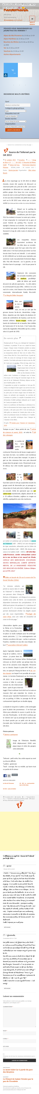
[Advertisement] (19, 831)
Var (5, 48)
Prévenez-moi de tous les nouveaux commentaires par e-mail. (19, 1057)
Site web (6, 1046)
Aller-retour (32, 170)
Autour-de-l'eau (14, 165)
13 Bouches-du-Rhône (29, 162)
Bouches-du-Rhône (11, 42)
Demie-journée (13, 170)
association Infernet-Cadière (18, 645)
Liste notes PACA (9, 8)
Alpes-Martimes (10, 39)
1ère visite (16, 4)
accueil (7, 4)
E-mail (5, 1038)
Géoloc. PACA (29, 5)
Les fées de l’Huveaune (8, 783)
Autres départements (12, 54)
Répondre (7, 927)
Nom (5, 1031)
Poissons (5, 167)
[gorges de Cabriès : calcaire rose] (19, 515)
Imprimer (14, 775)
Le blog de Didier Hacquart (14, 295)
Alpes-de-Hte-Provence (13, 36)
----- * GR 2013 (16, 162)
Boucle (5, 173)
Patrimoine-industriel (29, 165)
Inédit (5, 165)
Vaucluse (7, 51)
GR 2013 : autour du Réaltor (9, 788)
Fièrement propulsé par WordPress (11, 1086)
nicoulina (22, 160)
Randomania (16, 10)
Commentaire (8, 1006)
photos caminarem (11, 735)
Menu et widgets (32, 18)
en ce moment (13, 20)
